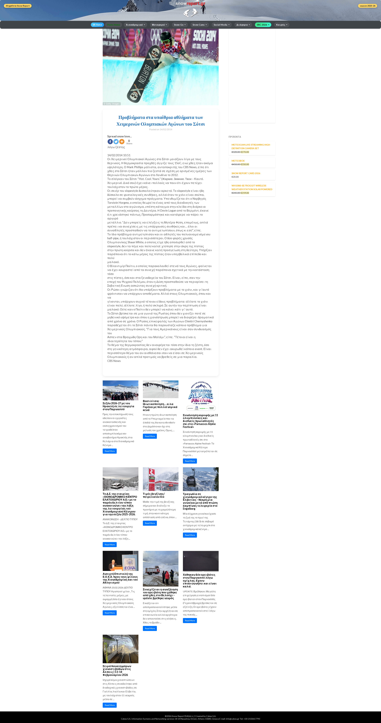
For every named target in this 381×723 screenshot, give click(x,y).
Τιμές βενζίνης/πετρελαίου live (154, 495)
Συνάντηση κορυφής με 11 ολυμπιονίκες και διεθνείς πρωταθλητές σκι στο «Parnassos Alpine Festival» (200, 420)
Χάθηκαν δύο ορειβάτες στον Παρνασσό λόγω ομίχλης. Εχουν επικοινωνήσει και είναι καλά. (200, 580)
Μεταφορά (158, 24)
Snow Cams (199, 24)
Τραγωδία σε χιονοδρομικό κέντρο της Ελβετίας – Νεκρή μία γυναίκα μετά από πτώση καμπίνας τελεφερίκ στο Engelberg (200, 501)
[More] (121, 141)
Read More (110, 451)
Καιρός (280, 24)
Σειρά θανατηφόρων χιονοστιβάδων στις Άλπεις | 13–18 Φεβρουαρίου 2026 (117, 670)
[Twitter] (116, 141)
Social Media (220, 24)
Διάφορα (242, 24)
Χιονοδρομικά (134, 24)
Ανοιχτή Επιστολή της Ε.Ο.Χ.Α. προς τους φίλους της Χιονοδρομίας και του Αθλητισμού (120, 578)
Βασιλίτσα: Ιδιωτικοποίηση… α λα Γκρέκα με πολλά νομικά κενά (160, 405)
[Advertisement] (252, 75)
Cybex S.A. (211, 716)
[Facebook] (110, 141)
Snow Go (179, 24)
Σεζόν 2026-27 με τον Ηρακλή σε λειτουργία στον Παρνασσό (118, 406)
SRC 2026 (262, 24)
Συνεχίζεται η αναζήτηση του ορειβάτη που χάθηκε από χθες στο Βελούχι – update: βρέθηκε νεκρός (160, 594)
